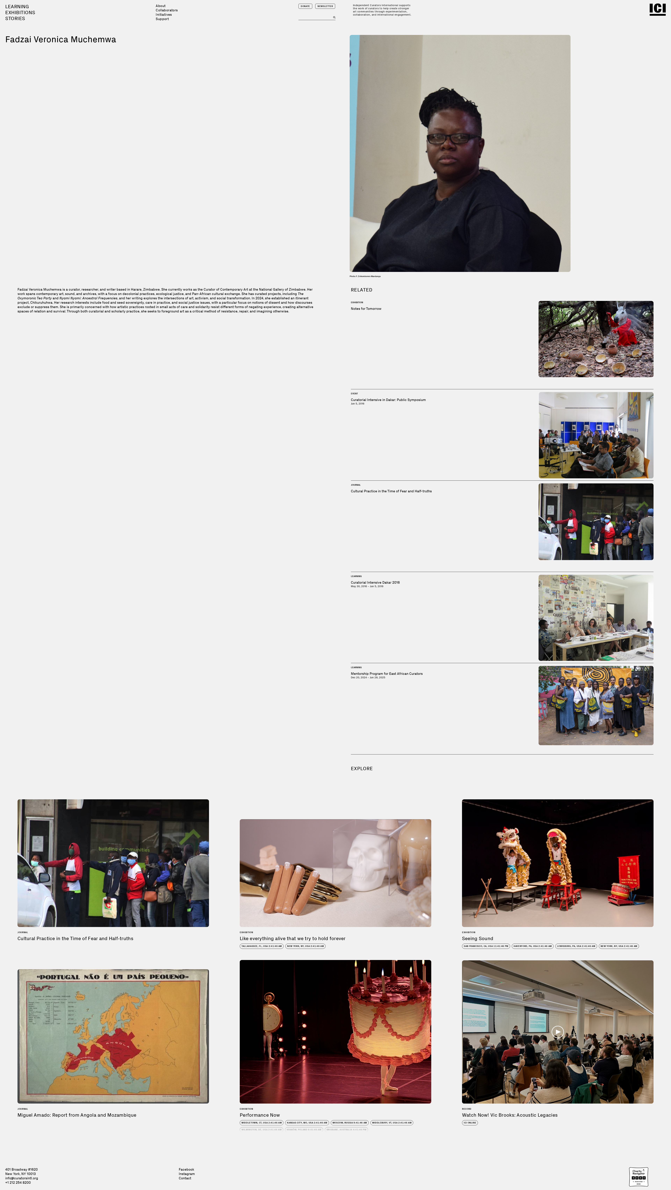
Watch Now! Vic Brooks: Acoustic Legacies (510, 1115)
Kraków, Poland (304, 1129)
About (160, 6)
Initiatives (164, 14)
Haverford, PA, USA (533, 946)
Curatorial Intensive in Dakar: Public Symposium (388, 400)
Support (162, 19)
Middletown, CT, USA (261, 1122)
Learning (17, 6)
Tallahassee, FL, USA (261, 946)
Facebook (186, 1169)
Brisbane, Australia (346, 1129)
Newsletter (325, 6)
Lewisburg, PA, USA (576, 946)
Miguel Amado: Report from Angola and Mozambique (76, 1115)
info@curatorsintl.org (21, 1178)
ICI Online (470, 1122)
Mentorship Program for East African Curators (387, 673)
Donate (305, 6)
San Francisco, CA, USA (486, 946)
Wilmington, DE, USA (261, 1129)
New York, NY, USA (305, 946)
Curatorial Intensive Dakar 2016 (375, 582)
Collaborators (167, 10)
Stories (15, 18)
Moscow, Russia (350, 1122)
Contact (185, 1178)
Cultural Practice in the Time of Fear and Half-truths (391, 491)
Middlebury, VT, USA (392, 1122)
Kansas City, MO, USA (307, 1122)
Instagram (187, 1174)
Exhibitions (20, 12)
